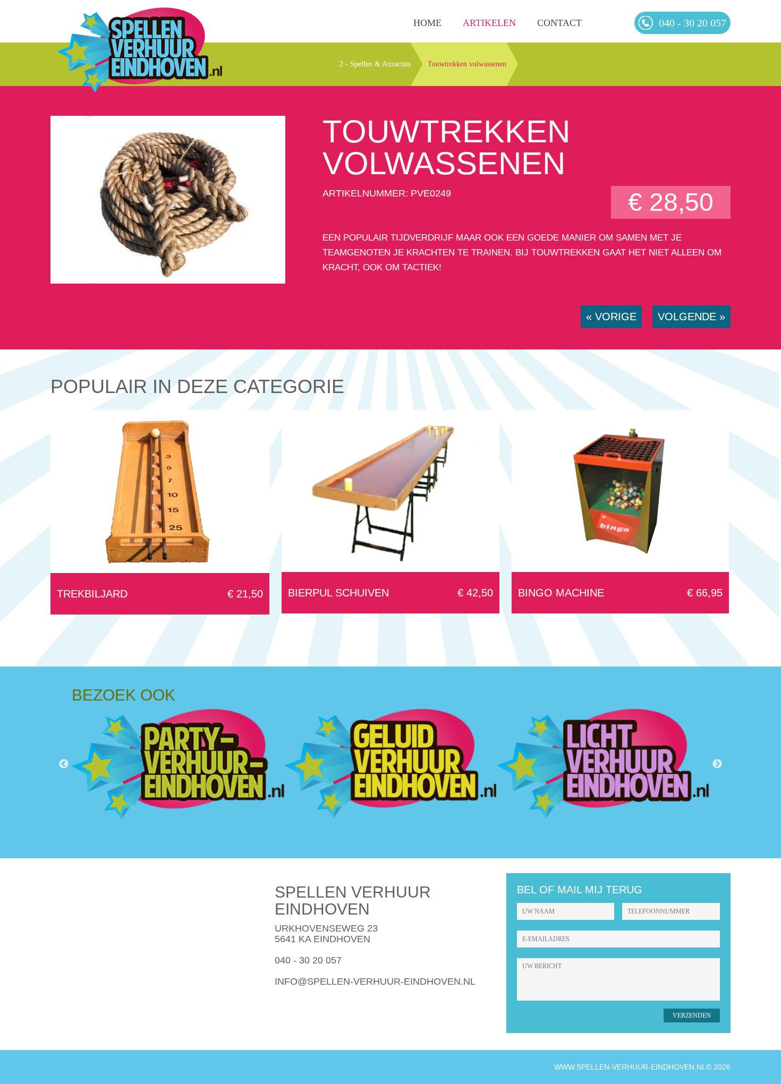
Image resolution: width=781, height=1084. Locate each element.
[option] (178, 764)
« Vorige (611, 316)
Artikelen (489, 23)
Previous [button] (63, 764)
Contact (559, 23)
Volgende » (691, 316)
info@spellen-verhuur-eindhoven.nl (375, 981)
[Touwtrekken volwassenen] (167, 280)
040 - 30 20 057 (308, 960)
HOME (427, 23)
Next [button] (717, 764)
